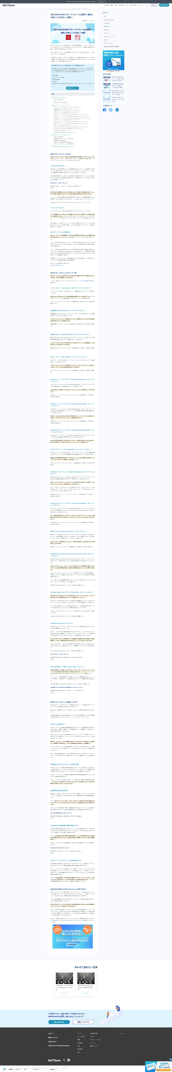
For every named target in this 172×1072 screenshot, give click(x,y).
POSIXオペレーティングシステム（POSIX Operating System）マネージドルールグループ (71, 116)
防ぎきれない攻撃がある (59, 136)
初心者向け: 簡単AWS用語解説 (111, 46)
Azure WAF (107, 23)
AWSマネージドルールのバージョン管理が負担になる (64, 143)
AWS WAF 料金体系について (57, 265)
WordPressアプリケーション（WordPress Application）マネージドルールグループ (70, 121)
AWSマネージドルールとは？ (59, 97)
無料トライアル (83, 1022)
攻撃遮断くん (11, 1069)
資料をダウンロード (72, 88)
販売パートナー (94, 1046)
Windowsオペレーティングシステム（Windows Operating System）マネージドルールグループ (73, 118)
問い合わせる (59, 1022)
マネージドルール (108, 43)
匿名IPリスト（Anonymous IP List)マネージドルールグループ (66, 125)
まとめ (105, 39)
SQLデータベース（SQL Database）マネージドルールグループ (66, 112)
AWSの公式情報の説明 (86, 281)
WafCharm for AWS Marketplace (59, 1046)
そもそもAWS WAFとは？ (59, 99)
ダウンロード (81, 202)
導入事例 (121, 5)
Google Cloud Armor (109, 20)
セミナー (140, 5)
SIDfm (25, 1069)
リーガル (121, 1033)
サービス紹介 (81, 1036)
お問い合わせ (164, 5)
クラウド (106, 33)
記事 (86, 237)
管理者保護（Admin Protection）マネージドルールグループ (66, 109)
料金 (116, 5)
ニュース (92, 1043)
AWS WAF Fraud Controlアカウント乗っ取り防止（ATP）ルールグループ (68, 128)
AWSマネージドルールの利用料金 (60, 102)
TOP (48, 9)
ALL (105, 16)
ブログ (146, 5)
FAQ (127, 5)
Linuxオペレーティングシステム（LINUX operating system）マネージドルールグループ (71, 114)
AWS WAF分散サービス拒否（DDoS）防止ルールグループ (65, 132)
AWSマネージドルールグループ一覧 (61, 105)
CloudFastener (36, 1069)
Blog (51, 9)
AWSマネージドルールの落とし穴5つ (61, 135)
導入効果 (106, 5)
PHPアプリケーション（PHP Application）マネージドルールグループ (67, 119)
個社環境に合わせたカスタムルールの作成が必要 (63, 138)
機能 (112, 5)
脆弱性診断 (52, 1069)
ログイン (154, 5)
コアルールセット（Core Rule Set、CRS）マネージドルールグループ (67, 107)
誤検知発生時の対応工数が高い (60, 140)
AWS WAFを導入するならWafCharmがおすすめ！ (64, 146)
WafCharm (73, 889)
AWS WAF (56, 9)
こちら (72, 717)
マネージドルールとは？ (59, 101)
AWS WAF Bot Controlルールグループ (61, 130)
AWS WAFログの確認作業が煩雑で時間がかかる (63, 142)
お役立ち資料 (133, 5)
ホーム (79, 1033)
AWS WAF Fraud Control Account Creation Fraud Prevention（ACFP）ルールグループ (71, 127)
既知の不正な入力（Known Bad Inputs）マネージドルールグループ (67, 110)
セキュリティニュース (109, 36)
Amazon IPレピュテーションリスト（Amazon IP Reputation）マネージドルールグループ (71, 123)
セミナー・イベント (95, 1039)
